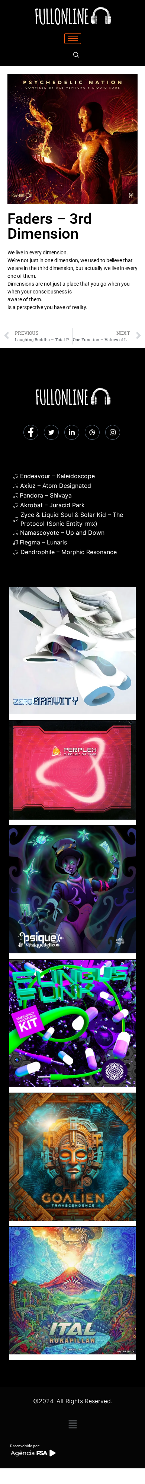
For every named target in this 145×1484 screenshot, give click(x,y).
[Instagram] (112, 432)
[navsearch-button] (76, 55)
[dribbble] (92, 432)
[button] (72, 1424)
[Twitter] (51, 432)
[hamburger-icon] (72, 38)
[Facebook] (30, 432)
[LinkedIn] (71, 432)
